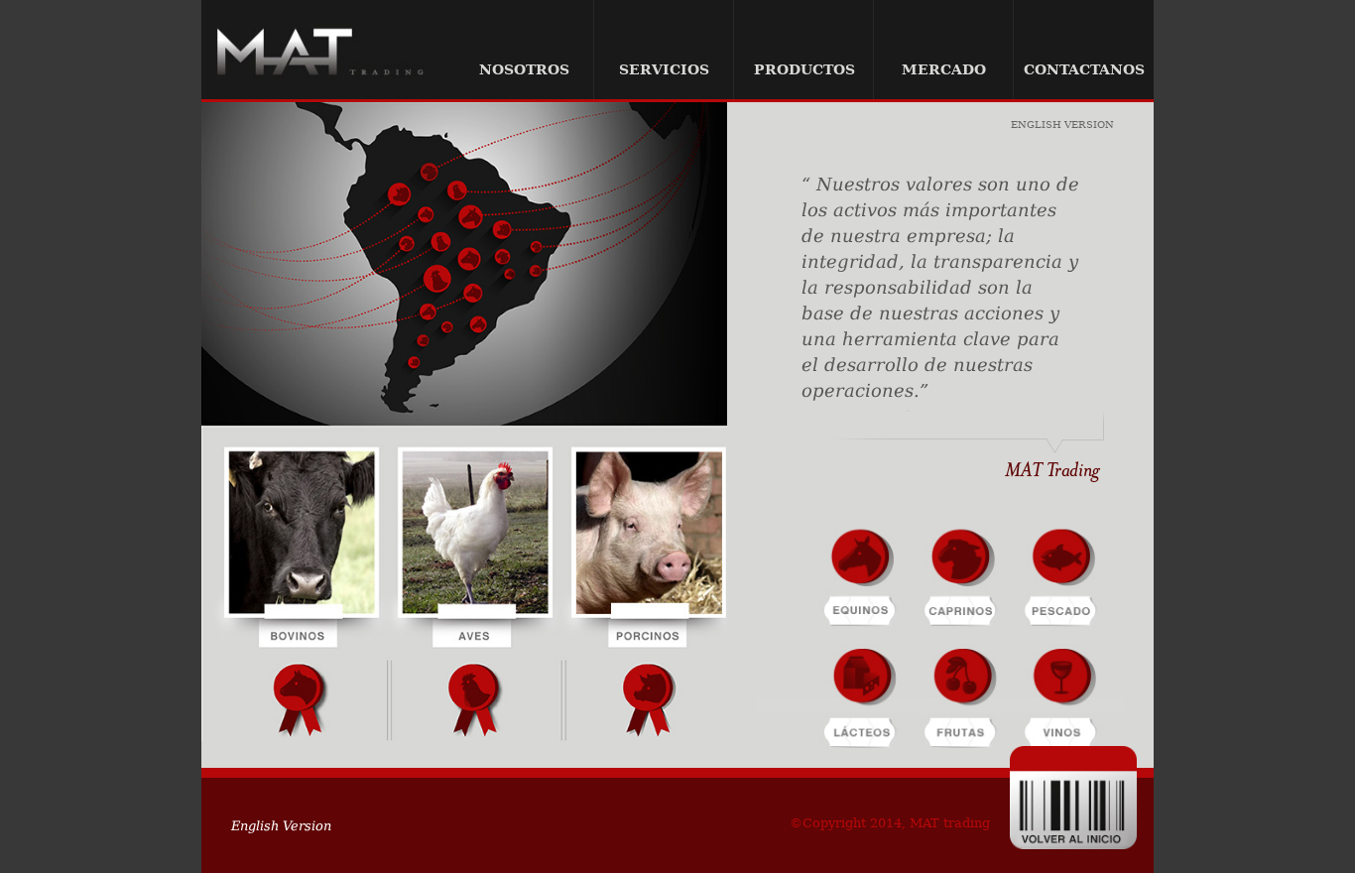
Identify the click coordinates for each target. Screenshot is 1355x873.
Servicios (664, 69)
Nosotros (524, 69)
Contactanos (1084, 69)
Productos (804, 69)
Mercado (944, 69)
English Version (1062, 125)
